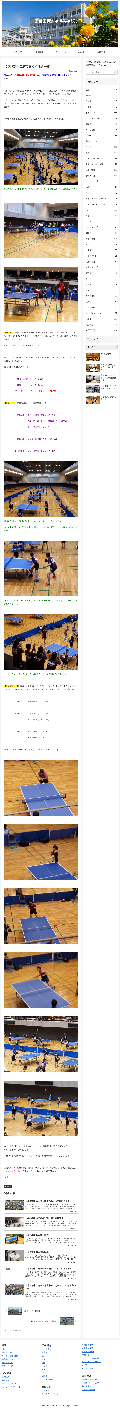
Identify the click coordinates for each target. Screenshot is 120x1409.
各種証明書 (86, 1386)
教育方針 (45, 1352)
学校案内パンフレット (11, 1387)
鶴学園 (44, 1376)
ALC (44, 1359)
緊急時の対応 (7, 1363)
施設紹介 (45, 1356)
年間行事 (85, 1355)
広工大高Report (48, 1380)
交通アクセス (7, 1366)
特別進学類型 (87, 1345)
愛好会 (85, 1365)
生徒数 (44, 1366)
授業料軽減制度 (88, 1390)
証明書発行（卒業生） (91, 1383)
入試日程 (5, 1377)
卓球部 (9, 1186)
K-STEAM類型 (88, 1352)
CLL (43, 1363)
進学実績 (45, 1391)
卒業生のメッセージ (50, 1394)
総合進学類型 (87, 1348)
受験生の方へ (7, 1352)
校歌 (44, 1369)
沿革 (44, 1373)
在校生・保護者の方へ (11, 1356)
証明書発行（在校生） (91, 1380)
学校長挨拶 (46, 1349)
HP (3, 1349)
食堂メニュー (87, 1369)
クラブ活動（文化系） (91, 1362)
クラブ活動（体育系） (91, 1358)
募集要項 (5, 1380)
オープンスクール (9, 1384)
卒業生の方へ (7, 1359)
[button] (115, 72)
